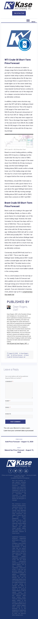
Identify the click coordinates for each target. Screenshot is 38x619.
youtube (26, 471)
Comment (9, 381)
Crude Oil (9, 357)
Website (8, 414)
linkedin (20, 471)
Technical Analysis (18, 357)
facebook (10, 471)
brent (26, 355)
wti (24, 357)
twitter (15, 471)
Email (7, 407)
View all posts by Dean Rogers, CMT (17, 343)
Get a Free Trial (19, 13)
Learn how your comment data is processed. (19, 431)
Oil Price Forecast (17, 355)
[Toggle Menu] (28, 20)
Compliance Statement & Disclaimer (20, 478)
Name (7, 401)
